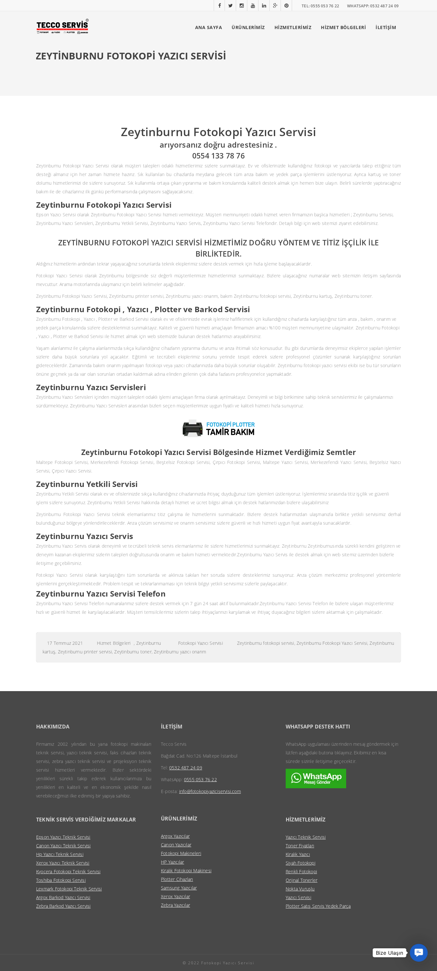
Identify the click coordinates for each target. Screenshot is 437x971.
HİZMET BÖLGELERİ (343, 27)
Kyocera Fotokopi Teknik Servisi (68, 871)
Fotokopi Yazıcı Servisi (200, 643)
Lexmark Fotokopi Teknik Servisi (69, 889)
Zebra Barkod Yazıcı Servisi (63, 906)
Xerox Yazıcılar (175, 896)
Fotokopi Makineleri (181, 853)
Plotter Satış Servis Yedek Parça (318, 906)
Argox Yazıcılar (175, 836)
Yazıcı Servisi (298, 897)
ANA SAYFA (208, 27)
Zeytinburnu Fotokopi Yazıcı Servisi (332, 643)
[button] (419, 953)
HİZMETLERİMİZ (293, 27)
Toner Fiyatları (300, 846)
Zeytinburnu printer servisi (85, 652)
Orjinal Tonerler (301, 880)
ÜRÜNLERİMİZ (248, 27)
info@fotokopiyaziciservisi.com (210, 791)
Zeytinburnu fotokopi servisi (265, 643)
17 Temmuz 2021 (65, 643)
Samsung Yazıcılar (179, 888)
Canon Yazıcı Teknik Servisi (63, 846)
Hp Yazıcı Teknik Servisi (59, 854)
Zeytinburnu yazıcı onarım (180, 652)
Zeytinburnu (148, 643)
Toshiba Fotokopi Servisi (61, 880)
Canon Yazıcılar (176, 845)
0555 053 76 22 (200, 779)
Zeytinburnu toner (132, 652)
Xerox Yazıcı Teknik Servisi (62, 863)
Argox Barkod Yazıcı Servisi (63, 897)
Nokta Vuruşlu (300, 889)
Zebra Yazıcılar (175, 905)
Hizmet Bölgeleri (114, 643)
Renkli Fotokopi (301, 871)
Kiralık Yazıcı (298, 854)
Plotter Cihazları (177, 879)
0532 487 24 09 (185, 768)
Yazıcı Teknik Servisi (306, 837)
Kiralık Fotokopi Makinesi (186, 870)
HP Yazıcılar (172, 862)
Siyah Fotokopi (300, 863)
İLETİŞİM (386, 27)
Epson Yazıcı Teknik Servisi (63, 837)
